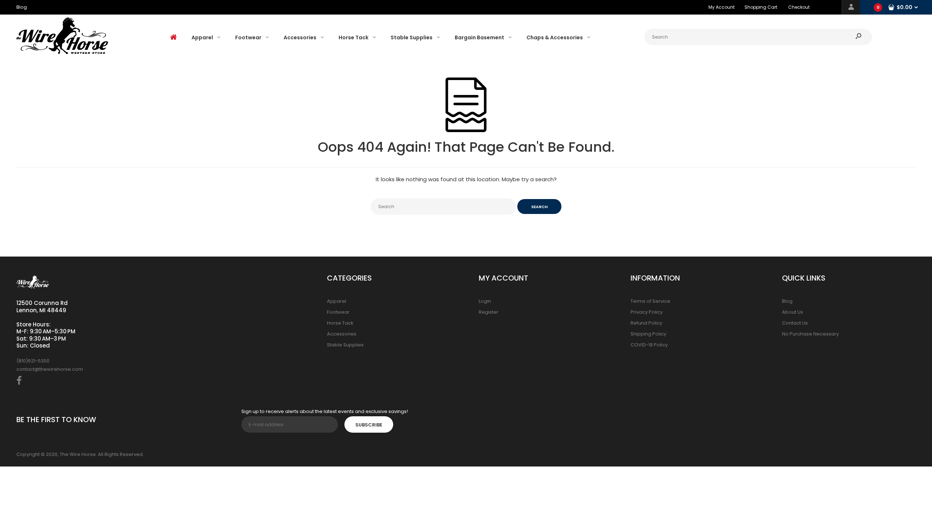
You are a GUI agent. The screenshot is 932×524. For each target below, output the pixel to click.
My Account (721, 7)
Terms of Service (650, 301)
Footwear (338, 312)
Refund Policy (646, 322)
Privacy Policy (647, 312)
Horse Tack (340, 322)
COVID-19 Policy (649, 344)
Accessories (341, 333)
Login (485, 301)
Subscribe (368, 424)
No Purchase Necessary (810, 333)
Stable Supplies (345, 344)
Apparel (336, 301)
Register (488, 312)
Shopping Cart (761, 7)
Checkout (799, 7)
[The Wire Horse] (62, 52)
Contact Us (795, 322)
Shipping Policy (648, 333)
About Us (792, 312)
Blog (787, 301)
